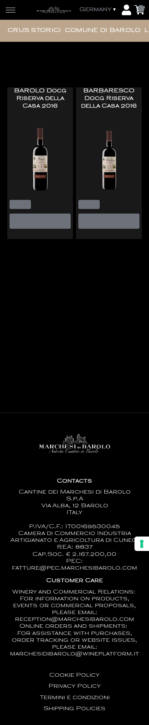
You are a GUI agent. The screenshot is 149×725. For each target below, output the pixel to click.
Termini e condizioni (75, 698)
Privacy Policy (75, 686)
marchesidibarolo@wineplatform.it (74, 654)
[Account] (126, 10)
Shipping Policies (74, 709)
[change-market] (98, 9)
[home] (54, 9)
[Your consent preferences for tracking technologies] (141, 544)
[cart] (139, 10)
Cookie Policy (74, 675)
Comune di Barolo (103, 30)
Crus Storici (34, 30)
